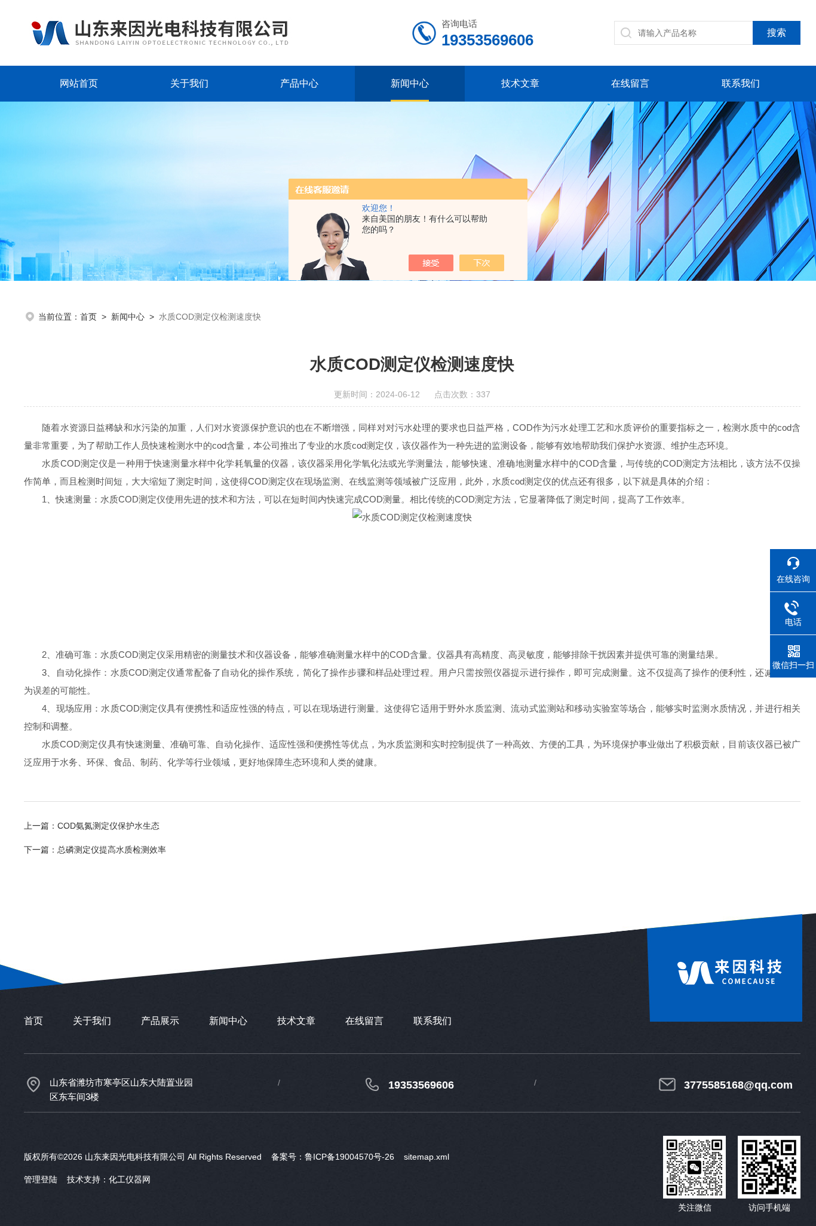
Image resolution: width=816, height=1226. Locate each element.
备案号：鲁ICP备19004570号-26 (332, 1156)
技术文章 (520, 83)
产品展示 (160, 1021)
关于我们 (189, 83)
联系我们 (741, 83)
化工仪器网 (130, 1179)
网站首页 (79, 83)
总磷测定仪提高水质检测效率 (111, 849)
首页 (88, 316)
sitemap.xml (426, 1156)
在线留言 (630, 83)
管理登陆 (40, 1179)
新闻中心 (410, 83)
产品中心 (299, 83)
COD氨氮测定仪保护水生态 (108, 825)
